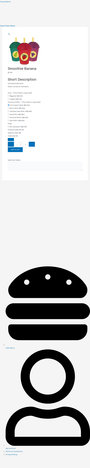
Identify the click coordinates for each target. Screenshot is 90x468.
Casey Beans (5, 1)
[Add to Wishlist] (11, 139)
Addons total (13, 133)
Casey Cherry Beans (7, 26)
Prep (10, 123)
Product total (13, 130)
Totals (10, 136)
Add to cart (15, 150)
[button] (9, 34)
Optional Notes (14, 160)
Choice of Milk (24, 102)
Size (20, 93)
